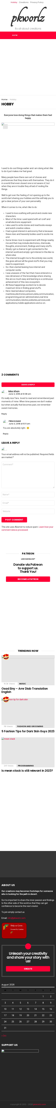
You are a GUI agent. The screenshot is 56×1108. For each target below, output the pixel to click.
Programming (26, 765)
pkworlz (28, 16)
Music (22, 683)
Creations (24, 2)
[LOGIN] (45, 35)
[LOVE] (6, 657)
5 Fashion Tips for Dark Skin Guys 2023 (28, 731)
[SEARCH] (39, 35)
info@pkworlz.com (16, 918)
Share (5, 126)
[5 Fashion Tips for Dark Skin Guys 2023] (28, 713)
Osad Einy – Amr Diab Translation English (24, 690)
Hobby (14, 2)
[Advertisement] (28, 67)
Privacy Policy (36, 2)
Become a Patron (28, 579)
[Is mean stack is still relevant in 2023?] (28, 752)
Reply (4, 413)
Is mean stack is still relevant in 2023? (27, 771)
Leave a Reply (28, 384)
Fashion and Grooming (30, 726)
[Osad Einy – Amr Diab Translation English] (28, 670)
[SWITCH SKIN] (52, 35)
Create (28, 968)
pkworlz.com (39, 1104)
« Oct (3, 1036)
